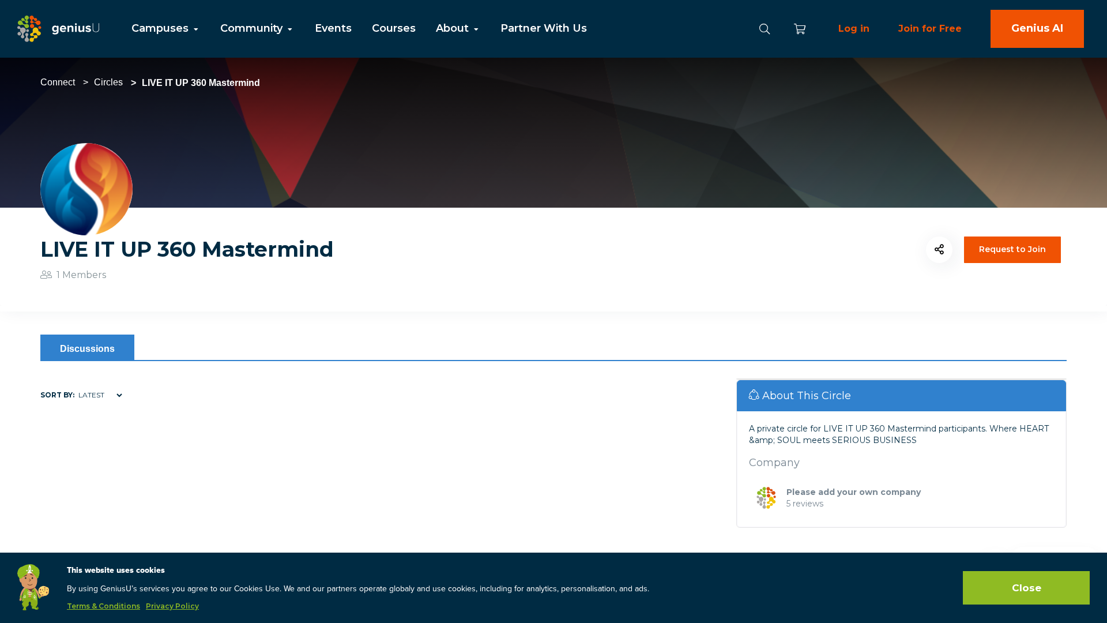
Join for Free (930, 28)
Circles (108, 82)
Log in (853, 28)
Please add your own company (853, 492)
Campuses (161, 28)
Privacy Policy (172, 606)
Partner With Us (543, 28)
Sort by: (57, 395)
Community (252, 28)
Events (333, 28)
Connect (57, 82)
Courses (394, 28)
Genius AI (1037, 28)
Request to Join (1012, 249)
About (454, 28)
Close (1026, 588)
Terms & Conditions (103, 606)
